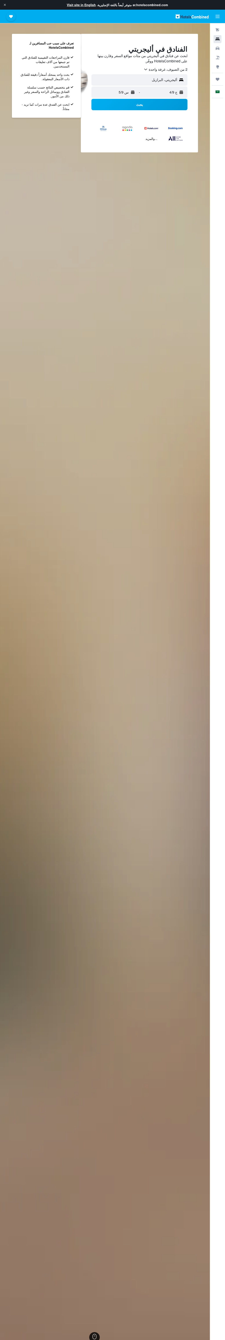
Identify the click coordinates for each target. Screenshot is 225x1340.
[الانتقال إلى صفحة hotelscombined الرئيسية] (192, 16)
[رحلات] (217, 79)
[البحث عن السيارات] (217, 48)
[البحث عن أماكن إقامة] (217, 39)
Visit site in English (81, 5)
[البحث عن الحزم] (217, 57)
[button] (5, 5)
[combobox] (165, 69)
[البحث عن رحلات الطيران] (217, 29)
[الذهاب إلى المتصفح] (217, 66)
